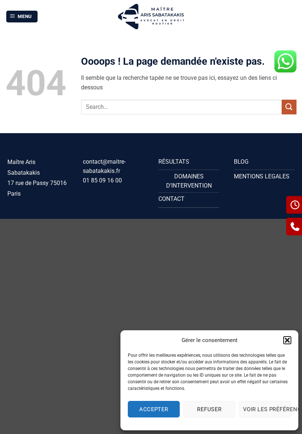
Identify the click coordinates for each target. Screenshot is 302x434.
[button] (287, 340)
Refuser (209, 409)
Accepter (153, 409)
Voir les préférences (267, 409)
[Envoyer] (289, 107)
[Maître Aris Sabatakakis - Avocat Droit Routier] (151, 16)
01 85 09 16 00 (102, 180)
